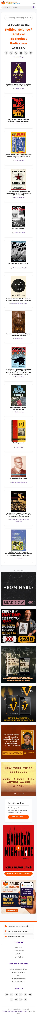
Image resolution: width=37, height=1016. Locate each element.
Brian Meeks (19, 558)
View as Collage (18, 57)
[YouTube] (11, 994)
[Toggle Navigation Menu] (34, 3)
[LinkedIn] (16, 999)
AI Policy (18, 954)
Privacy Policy (18, 951)
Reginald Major (19, 376)
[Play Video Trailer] (18, 848)
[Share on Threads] (16, 53)
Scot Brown (19, 447)
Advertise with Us (18, 972)
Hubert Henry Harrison (19, 482)
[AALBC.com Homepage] (10, 3)
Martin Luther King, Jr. (19, 268)
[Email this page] (31, 53)
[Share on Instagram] (11, 53)
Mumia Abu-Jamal (19, 232)
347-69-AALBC (19, 982)
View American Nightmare (19, 873)
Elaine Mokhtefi (19, 160)
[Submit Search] (33, 7)
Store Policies (18, 957)
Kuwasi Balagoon (19, 197)
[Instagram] (7, 994)
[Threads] (25, 994)
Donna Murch (19, 88)
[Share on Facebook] (6, 53)
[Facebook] (16, 994)
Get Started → (18, 817)
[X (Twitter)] (21, 994)
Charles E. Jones (19, 412)
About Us (18, 947)
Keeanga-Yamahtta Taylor (19, 303)
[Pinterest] (21, 999)
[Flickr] (25, 999)
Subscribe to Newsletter (18, 969)
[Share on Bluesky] (21, 53)
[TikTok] (11, 999)
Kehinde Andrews (19, 124)
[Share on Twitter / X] (26, 53)
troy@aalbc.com (19, 978)
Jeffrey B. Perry (19, 338)
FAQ (18, 975)
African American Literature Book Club (14, 1011)
